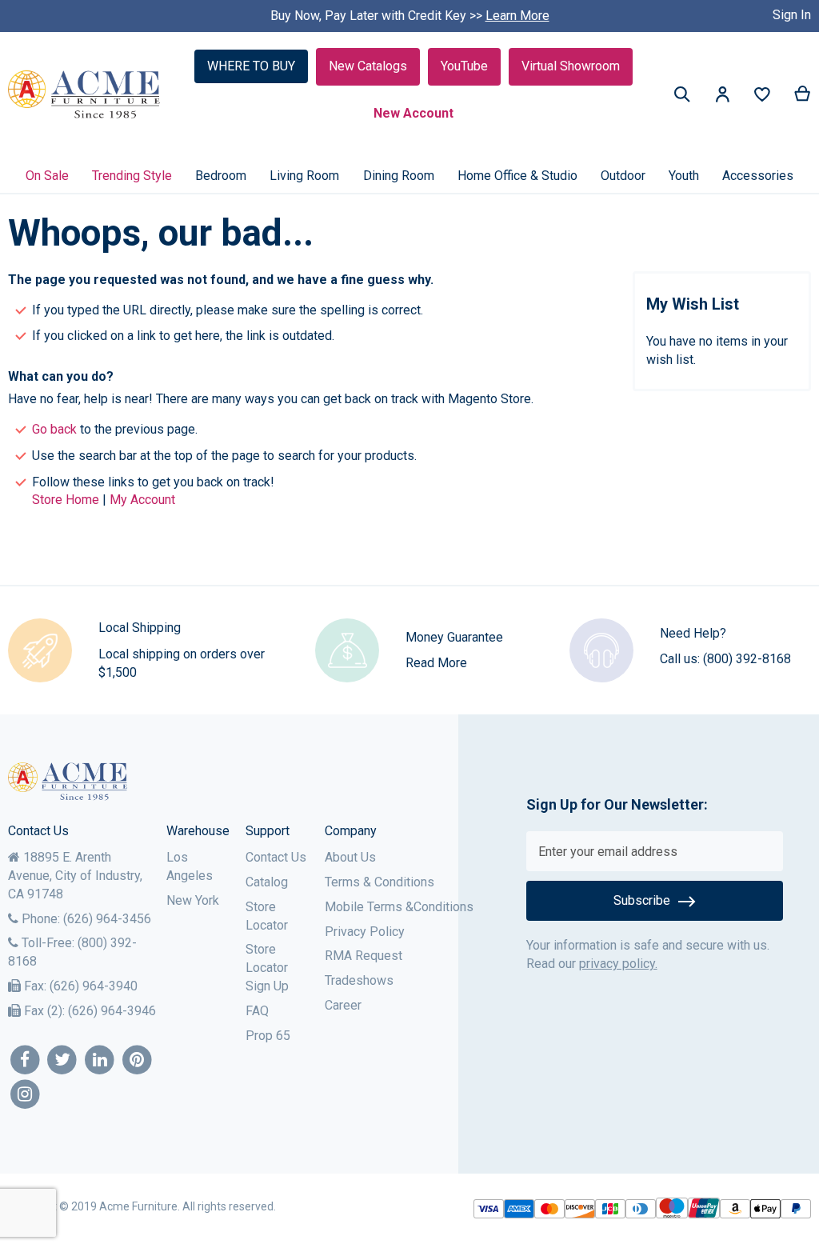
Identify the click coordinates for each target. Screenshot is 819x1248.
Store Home (65, 499)
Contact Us (276, 857)
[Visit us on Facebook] (25, 1060)
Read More (436, 662)
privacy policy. (618, 963)
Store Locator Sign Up (267, 968)
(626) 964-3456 (107, 918)
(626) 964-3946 (112, 1010)
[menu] (409, 175)
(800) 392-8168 (747, 658)
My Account (142, 499)
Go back (54, 429)
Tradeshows (359, 980)
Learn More (517, 15)
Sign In (792, 14)
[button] (722, 97)
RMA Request (363, 955)
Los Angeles (189, 866)
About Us (350, 857)
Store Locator (267, 916)
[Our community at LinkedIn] (99, 1060)
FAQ (257, 1010)
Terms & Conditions (379, 882)
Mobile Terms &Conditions (399, 906)
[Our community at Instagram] (25, 1095)
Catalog (267, 882)
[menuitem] (47, 175)
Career (343, 1005)
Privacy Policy (365, 931)
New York (192, 900)
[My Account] (722, 97)
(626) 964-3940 (94, 986)
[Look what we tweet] (63, 1060)
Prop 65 (268, 1035)
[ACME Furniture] (84, 95)
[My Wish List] (762, 98)
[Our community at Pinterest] (137, 1060)
